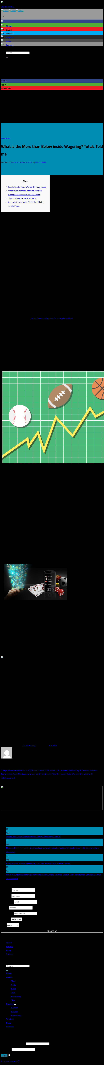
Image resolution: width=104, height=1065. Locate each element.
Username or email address (13, 1043)
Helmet (14, 1008)
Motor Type (6, 919)
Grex (13, 992)
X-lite (13, 985)
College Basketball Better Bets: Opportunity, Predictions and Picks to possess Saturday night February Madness (49, 770)
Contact (9, 45)
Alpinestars (16, 996)
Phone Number (7, 913)
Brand (9, 977)
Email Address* (7, 902)
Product (9, 1004)
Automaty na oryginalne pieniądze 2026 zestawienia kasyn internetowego (38, 863)
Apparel (14, 1011)
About (9, 26)
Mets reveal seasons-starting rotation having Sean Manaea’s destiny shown (25, 192)
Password (6, 1049)
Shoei (13, 981)
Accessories (16, 1015)
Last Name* (6, 896)
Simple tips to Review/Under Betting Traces (27, 187)
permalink (53, 745)
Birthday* (5, 908)
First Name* (6, 890)
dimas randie (40, 162)
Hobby (4, 925)
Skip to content (7, 7)
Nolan (13, 989)
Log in (4, 1055)
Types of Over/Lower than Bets (22, 198)
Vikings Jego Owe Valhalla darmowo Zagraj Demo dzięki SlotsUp (33, 837)
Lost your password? (10, 1061)
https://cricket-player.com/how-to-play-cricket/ (52, 318)
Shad (13, 1000)
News (8, 41)
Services (10, 37)
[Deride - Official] (12, 10)
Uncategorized (5, 138)
